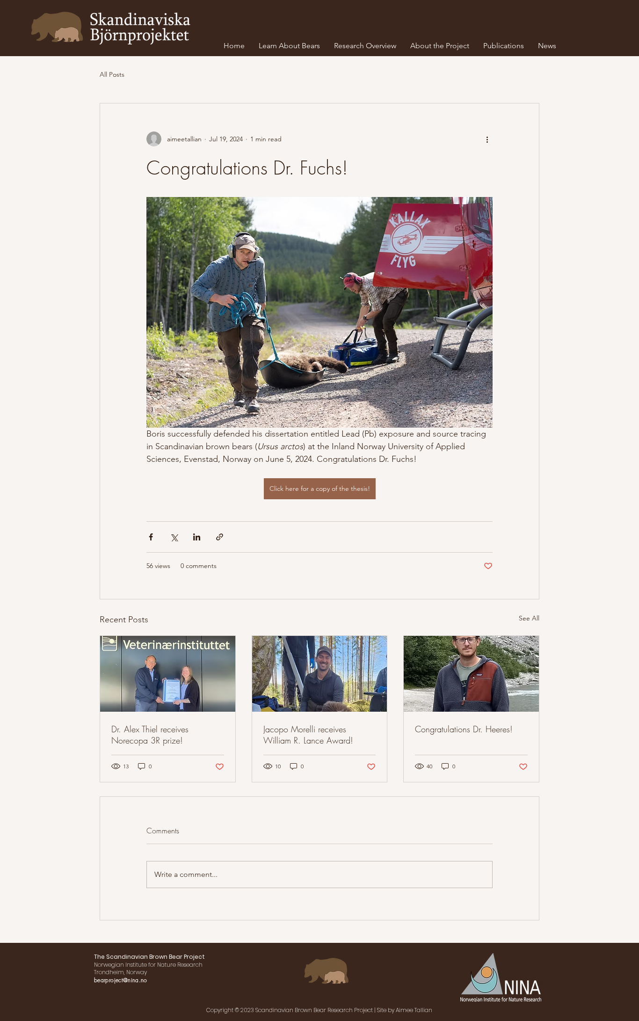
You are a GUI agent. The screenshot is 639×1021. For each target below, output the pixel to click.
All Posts (112, 74)
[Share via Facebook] (150, 536)
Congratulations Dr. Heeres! (464, 729)
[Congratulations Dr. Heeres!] (471, 674)
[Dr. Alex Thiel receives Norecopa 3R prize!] (167, 674)
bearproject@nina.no (120, 980)
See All (529, 618)
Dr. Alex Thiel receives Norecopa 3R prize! (150, 734)
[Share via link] (219, 536)
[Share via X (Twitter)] (173, 536)
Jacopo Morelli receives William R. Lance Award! (308, 734)
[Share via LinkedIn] (196, 536)
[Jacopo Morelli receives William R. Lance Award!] (319, 674)
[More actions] (487, 139)
